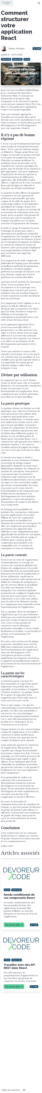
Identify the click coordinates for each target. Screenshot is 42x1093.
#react (26, 59)
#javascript (6, 59)
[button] (39, 3)
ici (24, 841)
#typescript (17, 59)
